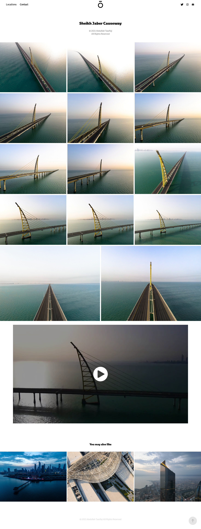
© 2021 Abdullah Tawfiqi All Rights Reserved (100, 519)
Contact (24, 4)
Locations (11, 4)
